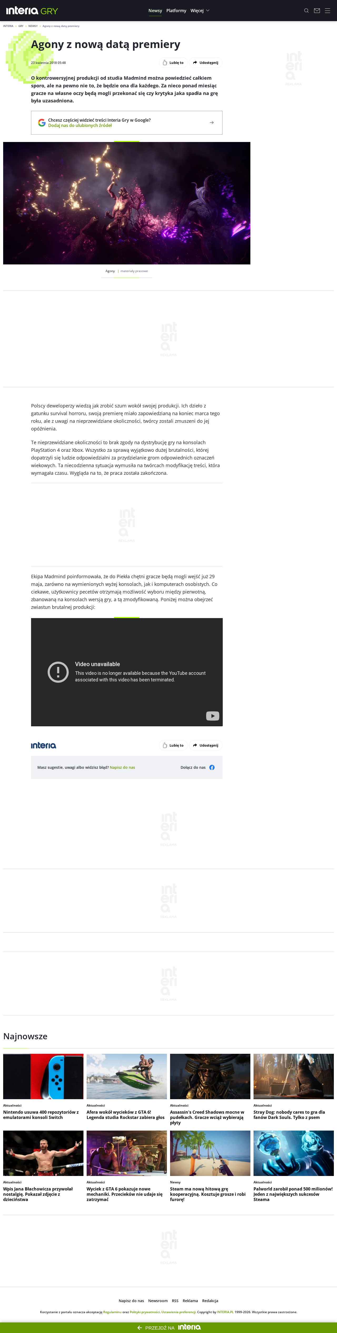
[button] (155, 10)
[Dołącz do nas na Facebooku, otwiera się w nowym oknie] (212, 767)
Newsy (33, 26)
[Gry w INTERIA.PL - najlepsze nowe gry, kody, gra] (49, 10)
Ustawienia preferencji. (178, 1312)
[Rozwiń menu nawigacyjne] (327, 10)
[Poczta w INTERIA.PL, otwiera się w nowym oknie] (317, 10)
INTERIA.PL (225, 1312)
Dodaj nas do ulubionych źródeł (99, 125)
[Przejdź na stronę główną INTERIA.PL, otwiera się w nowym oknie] (22, 10)
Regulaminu (112, 1312)
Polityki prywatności (145, 1312)
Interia (8, 26)
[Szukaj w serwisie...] (306, 10)
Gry (20, 26)
